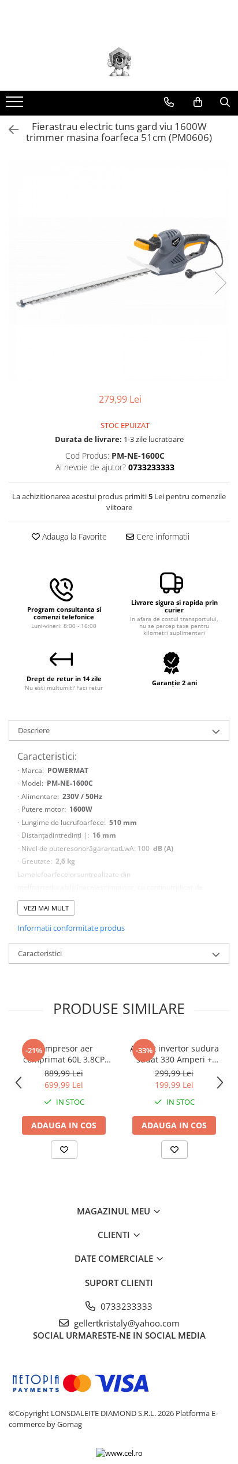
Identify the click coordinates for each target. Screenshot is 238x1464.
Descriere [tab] (34, 730)
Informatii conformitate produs (71, 928)
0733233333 (125, 1306)
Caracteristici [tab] (40, 953)
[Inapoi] (8, 130)
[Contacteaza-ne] (169, 102)
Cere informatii (161, 536)
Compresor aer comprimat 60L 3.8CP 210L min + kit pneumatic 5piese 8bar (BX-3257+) (64, 1054)
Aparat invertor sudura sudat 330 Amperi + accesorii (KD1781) (174, 1054)
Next (220, 283)
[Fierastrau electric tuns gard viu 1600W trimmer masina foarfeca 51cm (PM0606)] (119, 271)
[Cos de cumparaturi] (197, 102)
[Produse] (16, 105)
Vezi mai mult (46, 908)
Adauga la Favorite (73, 536)
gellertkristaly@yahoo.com (126, 1323)
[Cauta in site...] (225, 102)
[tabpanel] (119, 271)
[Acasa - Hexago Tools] (119, 62)
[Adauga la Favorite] (64, 1149)
